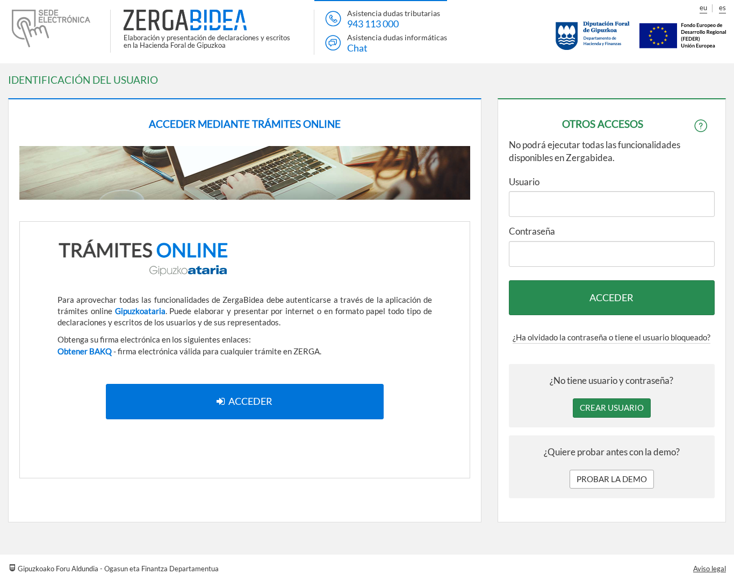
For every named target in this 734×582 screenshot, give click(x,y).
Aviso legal (709, 568)
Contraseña (532, 231)
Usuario (524, 181)
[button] (612, 407)
